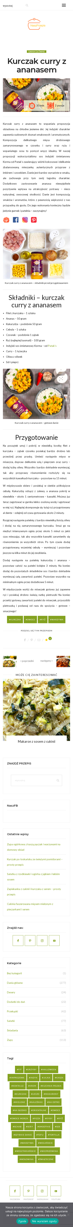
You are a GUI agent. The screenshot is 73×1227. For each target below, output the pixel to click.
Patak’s (52, 345)
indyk (34, 1077)
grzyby (32, 1069)
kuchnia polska (52, 1086)
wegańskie (46, 1143)
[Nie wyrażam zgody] (68, 1215)
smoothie (44, 1126)
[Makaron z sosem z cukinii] (36, 710)
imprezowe (18, 1077)
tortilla (54, 1135)
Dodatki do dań (16, 1001)
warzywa (57, 619)
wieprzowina (50, 1151)
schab (18, 1126)
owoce (31, 619)
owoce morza (19, 1118)
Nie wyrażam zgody (44, 1221)
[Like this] (47, 639)
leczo (36, 1094)
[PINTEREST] (28, 1191)
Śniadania (12, 1030)
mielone (20, 1102)
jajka (46, 1077)
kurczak (15, 619)
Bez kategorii (14, 973)
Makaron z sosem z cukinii (36, 741)
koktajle (18, 1086)
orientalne (39, 1110)
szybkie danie (23, 1135)
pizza (37, 1118)
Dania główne (36, 51)
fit (20, 1069)
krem (33, 1086)
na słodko (20, 1110)
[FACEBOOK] (15, 1191)
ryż (43, 619)
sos (58, 1126)
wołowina (27, 1159)
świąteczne (47, 1159)
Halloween (49, 1069)
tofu (41, 1135)
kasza (59, 1077)
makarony (51, 1094)
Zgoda (22, 1221)
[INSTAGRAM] (42, 1191)
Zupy (10, 1039)
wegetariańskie (26, 1151)
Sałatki (11, 1020)
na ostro (54, 1102)
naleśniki (37, 1102)
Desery (11, 992)
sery (30, 1126)
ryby (49, 1118)
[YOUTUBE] (55, 1191)
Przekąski (12, 1011)
